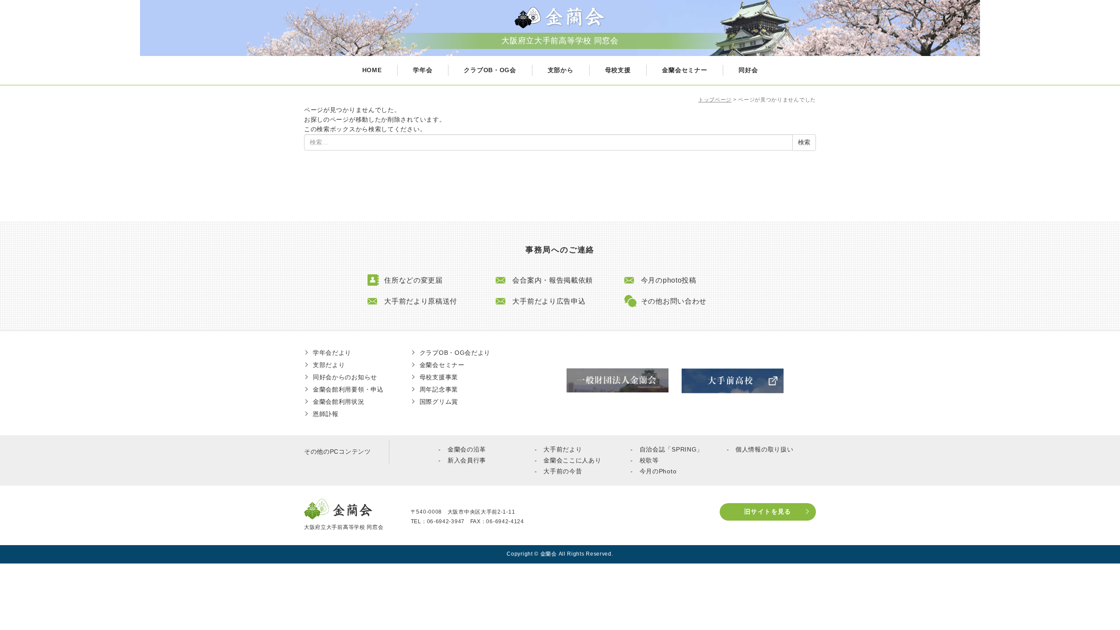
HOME (372, 70)
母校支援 (618, 70)
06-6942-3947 (446, 521)
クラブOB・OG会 (490, 70)
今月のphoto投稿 (668, 280)
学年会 (422, 70)
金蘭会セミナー (684, 70)
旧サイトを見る (767, 511)
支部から (561, 70)
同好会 (748, 70)
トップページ (715, 100)
